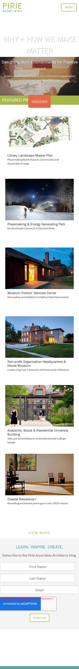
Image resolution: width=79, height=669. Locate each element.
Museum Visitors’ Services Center (31, 293)
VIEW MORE (39, 533)
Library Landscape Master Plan (30, 155)
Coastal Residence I (21, 499)
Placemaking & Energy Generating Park (36, 224)
